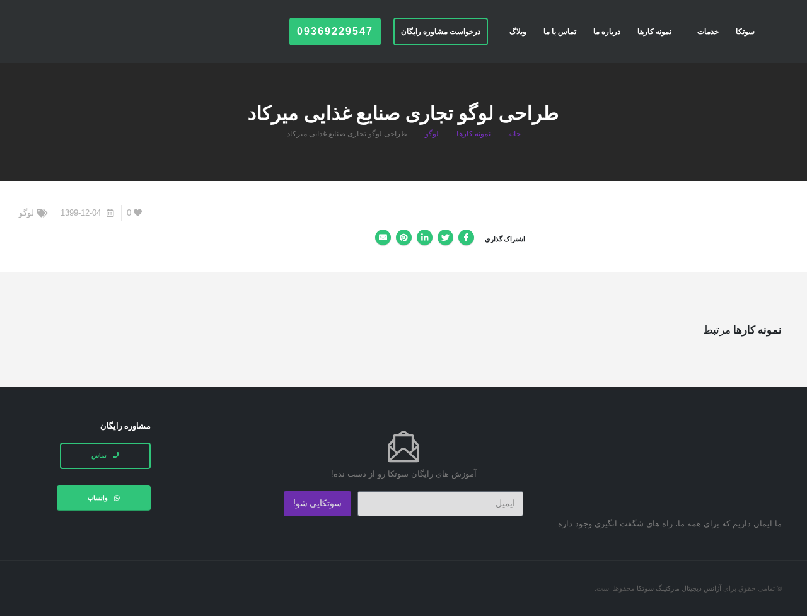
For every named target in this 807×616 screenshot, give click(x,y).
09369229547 (335, 31)
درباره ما (606, 31)
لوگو (26, 213)
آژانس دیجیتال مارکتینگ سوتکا (679, 588)
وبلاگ (517, 31)
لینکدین (425, 237)
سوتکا (745, 31)
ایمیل (383, 237)
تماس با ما (559, 31)
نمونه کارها (654, 31)
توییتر (445, 237)
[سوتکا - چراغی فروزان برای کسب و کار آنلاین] (69, 29)
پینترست (404, 237)
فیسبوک (466, 237)
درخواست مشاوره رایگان (440, 31)
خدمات (708, 31)
